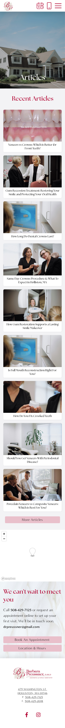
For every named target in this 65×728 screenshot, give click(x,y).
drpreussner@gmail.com (21, 627)
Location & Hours (32, 648)
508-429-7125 (20, 610)
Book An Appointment (32, 640)
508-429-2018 (34, 701)
